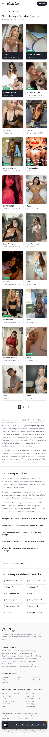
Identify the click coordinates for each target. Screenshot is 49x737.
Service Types (17, 716)
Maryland (36, 680)
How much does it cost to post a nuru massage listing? (21, 533)
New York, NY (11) (31, 693)
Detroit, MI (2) (30, 696)
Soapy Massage (30, 651)
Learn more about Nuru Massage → (16, 564)
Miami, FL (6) (6, 696)
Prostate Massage (23, 656)
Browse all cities (28, 713)
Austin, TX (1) (30, 704)
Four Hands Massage (9, 666)
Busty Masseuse (31, 659)
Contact (13, 718)
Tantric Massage (23, 666)
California (36, 677)
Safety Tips (5, 718)
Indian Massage (18, 651)
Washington (6, 682)
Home (4, 12)
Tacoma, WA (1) (31, 701)
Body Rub (22, 661)
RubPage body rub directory (11, 713)
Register (42, 4)
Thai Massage (6, 651)
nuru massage (11, 492)
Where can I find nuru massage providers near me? (22, 525)
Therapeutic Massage (9, 664)
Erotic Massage (36, 656)
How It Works (6, 716)
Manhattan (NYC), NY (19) (10, 693)
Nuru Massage (32, 661)
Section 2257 (35, 718)
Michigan (5, 680)
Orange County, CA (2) (33, 698)
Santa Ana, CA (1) (7, 704)
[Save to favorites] (21, 26)
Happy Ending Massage (9, 661)
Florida (20, 677)
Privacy (26, 718)
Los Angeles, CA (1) (8, 701)
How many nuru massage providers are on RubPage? (23, 541)
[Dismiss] (43, 724)
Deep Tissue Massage (9, 656)
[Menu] (3, 4)
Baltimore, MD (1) (31, 706)
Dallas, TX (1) (6, 706)
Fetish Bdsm (35, 666)
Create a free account (22, 508)
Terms (20, 718)
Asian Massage (19, 659)
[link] (12, 57)
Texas (19, 680)
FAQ (32, 716)
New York (5, 677)
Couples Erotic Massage (25, 664)
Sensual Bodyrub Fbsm (9, 653)
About (37, 713)
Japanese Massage (25, 653)
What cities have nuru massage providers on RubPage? (20, 549)
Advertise (26, 716)
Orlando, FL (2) (7, 698)
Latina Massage (7, 659)
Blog (37, 716)
